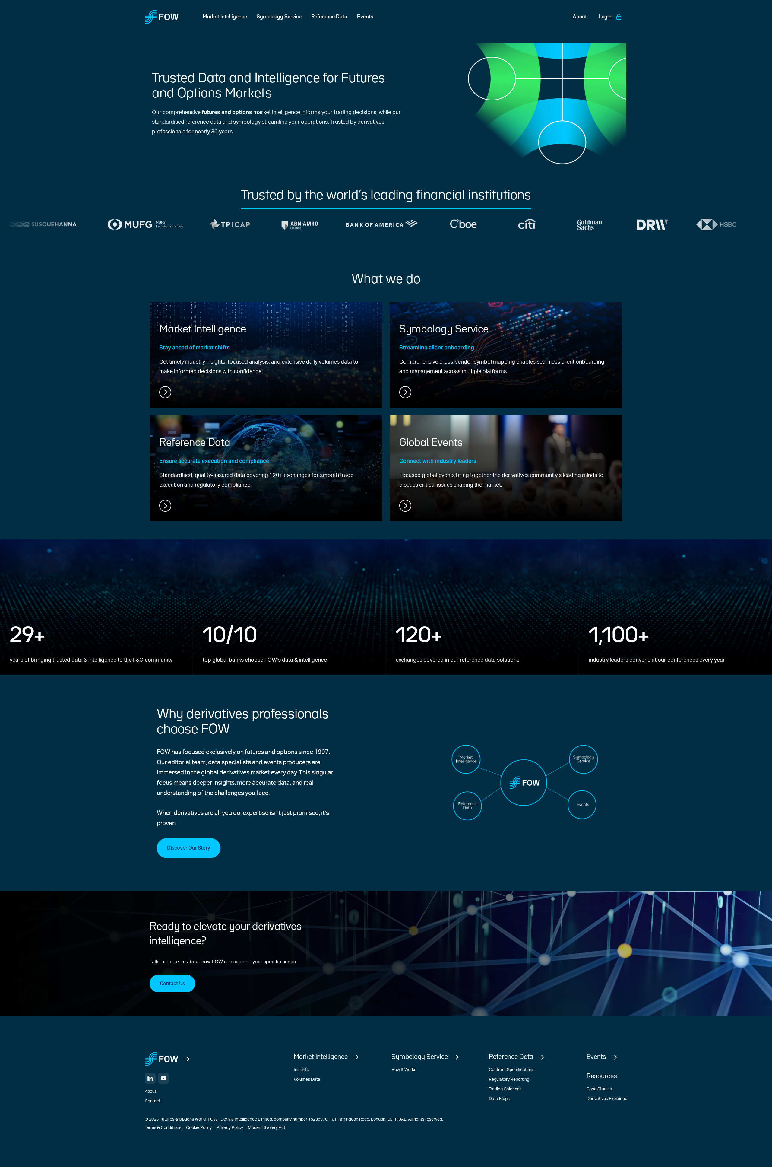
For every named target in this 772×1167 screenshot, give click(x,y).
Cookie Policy (199, 1128)
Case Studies (599, 1089)
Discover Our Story (188, 848)
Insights (301, 1070)
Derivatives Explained (607, 1099)
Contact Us (172, 983)
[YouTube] (163, 1078)
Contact (152, 1101)
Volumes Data (307, 1079)
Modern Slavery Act (266, 1128)
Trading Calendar (505, 1089)
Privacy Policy (230, 1128)
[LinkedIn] (150, 1078)
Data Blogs (499, 1099)
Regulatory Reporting (509, 1079)
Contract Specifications (511, 1070)
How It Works (403, 1070)
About (150, 1091)
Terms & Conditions (163, 1128)
